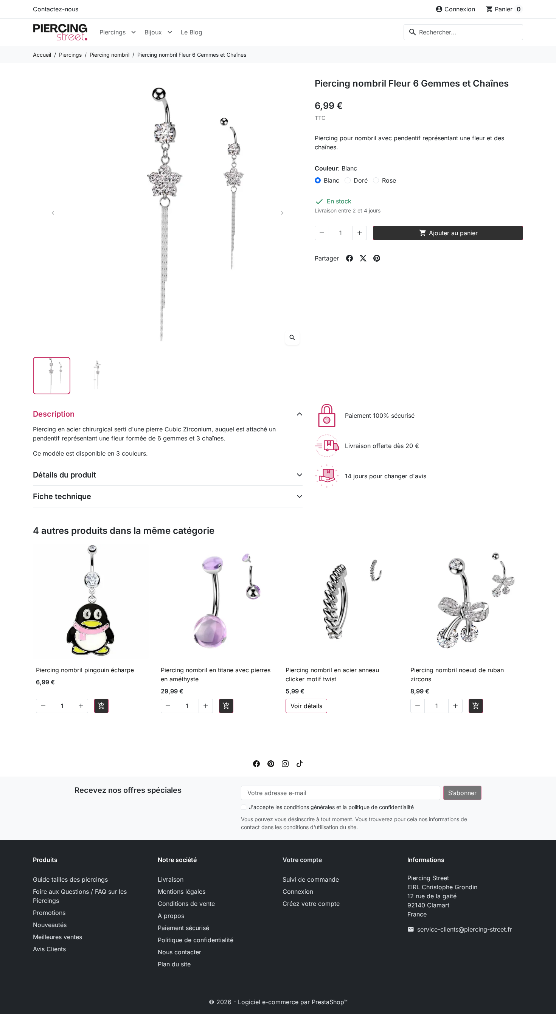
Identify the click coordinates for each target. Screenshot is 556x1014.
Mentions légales (181, 891)
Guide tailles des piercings (70, 879)
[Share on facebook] (349, 258)
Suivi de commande (311, 879)
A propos (171, 915)
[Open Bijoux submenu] (170, 32)
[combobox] (463, 32)
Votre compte (302, 860)
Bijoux (153, 32)
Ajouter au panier (448, 233)
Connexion (298, 891)
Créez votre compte (311, 903)
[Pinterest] (270, 763)
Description (54, 414)
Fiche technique (62, 496)
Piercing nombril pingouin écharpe (85, 670)
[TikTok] (299, 763)
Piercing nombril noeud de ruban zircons (457, 674)
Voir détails (306, 706)
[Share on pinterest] (377, 258)
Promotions (49, 912)
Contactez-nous (55, 9)
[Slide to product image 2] (98, 375)
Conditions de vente (186, 903)
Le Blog (191, 32)
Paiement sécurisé (183, 928)
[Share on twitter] (363, 258)
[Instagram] (285, 763)
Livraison (170, 879)
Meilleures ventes (57, 937)
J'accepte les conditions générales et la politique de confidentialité (331, 807)
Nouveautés (50, 925)
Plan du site (174, 964)
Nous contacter (179, 952)
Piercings (112, 32)
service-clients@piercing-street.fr (464, 929)
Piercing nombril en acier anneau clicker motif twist (332, 674)
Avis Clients (49, 949)
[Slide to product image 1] (51, 375)
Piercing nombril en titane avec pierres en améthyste (215, 674)
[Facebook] (256, 763)
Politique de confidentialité (195, 940)
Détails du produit (64, 474)
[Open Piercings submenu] (133, 32)
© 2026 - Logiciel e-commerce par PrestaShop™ (278, 1002)
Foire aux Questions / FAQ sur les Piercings (80, 896)
